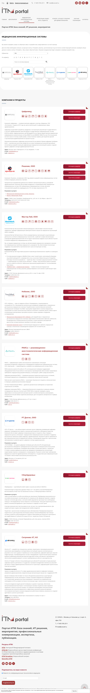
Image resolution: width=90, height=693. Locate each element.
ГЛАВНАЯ (4, 19)
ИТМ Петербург (7, 656)
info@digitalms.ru (13, 151)
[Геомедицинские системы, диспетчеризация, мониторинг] (42, 116)
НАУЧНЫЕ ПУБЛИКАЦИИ (76, 19)
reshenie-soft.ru (12, 203)
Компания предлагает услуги (14, 325)
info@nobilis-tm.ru (13, 333)
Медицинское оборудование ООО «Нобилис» (19, 317)
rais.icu (10, 404)
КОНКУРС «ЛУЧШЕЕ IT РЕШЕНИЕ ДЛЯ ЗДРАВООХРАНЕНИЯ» (61, 19)
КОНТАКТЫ (85, 19)
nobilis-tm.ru (11, 334)
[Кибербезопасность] (49, 221)
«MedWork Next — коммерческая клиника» (18, 267)
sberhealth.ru (11, 524)
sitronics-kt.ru (11, 601)
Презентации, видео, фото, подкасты (43, 19)
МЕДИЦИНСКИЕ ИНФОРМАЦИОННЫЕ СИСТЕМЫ (26, 19)
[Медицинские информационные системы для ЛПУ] (23, 116)
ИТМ (3, 647)
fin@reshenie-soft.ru (14, 202)
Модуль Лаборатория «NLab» (14, 195)
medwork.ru (11, 278)
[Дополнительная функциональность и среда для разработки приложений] (49, 171)
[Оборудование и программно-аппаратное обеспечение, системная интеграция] (36, 116)
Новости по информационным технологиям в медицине (21, 673)
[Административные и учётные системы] (29, 116)
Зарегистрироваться (21, 3)
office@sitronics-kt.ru (14, 599)
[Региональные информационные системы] (26, 116)
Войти (12, 3)
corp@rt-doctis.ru (13, 460)
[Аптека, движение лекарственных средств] (32, 116)
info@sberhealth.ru (14, 522)
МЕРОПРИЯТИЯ (13, 19)
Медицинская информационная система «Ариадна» (20, 194)
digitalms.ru (11, 153)
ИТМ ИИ (5, 650)
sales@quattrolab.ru (14, 402)
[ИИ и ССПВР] (52, 221)
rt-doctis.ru (11, 462)
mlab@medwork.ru (14, 276)
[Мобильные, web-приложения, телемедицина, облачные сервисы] (39, 116)
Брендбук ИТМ (7, 659)
